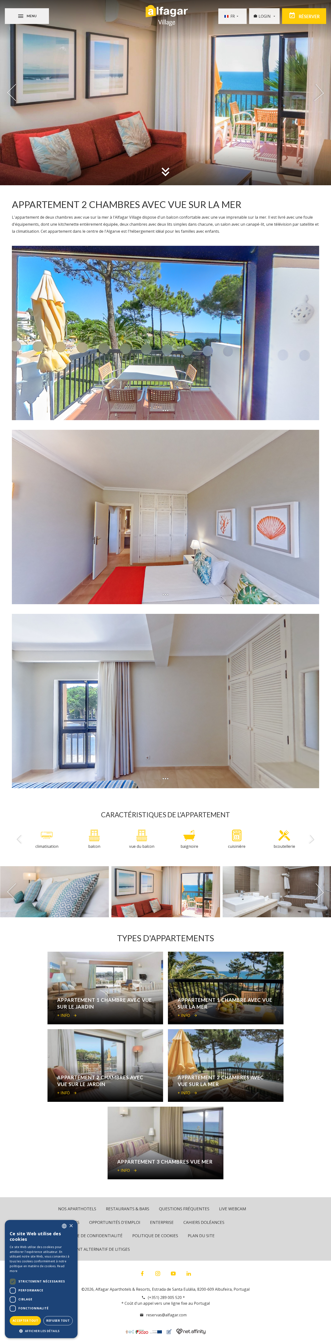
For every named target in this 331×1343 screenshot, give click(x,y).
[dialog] (41, 1279)
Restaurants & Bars (127, 1209)
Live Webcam (232, 1209)
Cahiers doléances (203, 1222)
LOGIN (265, 16)
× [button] (71, 1226)
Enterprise (162, 1222)
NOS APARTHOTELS (77, 1209)
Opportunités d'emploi (114, 1222)
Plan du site (201, 1235)
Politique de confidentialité (90, 1235)
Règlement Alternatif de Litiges (94, 1249)
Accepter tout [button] (25, 1321)
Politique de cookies (155, 1235)
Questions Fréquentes (184, 1209)
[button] (41, 1330)
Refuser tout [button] (58, 1321)
